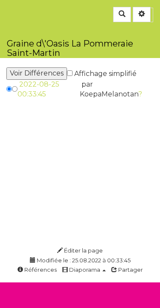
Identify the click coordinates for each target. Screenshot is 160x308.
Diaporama (85, 269)
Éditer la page (83, 250)
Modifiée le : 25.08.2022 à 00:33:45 (83, 260)
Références (40, 269)
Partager (130, 269)
